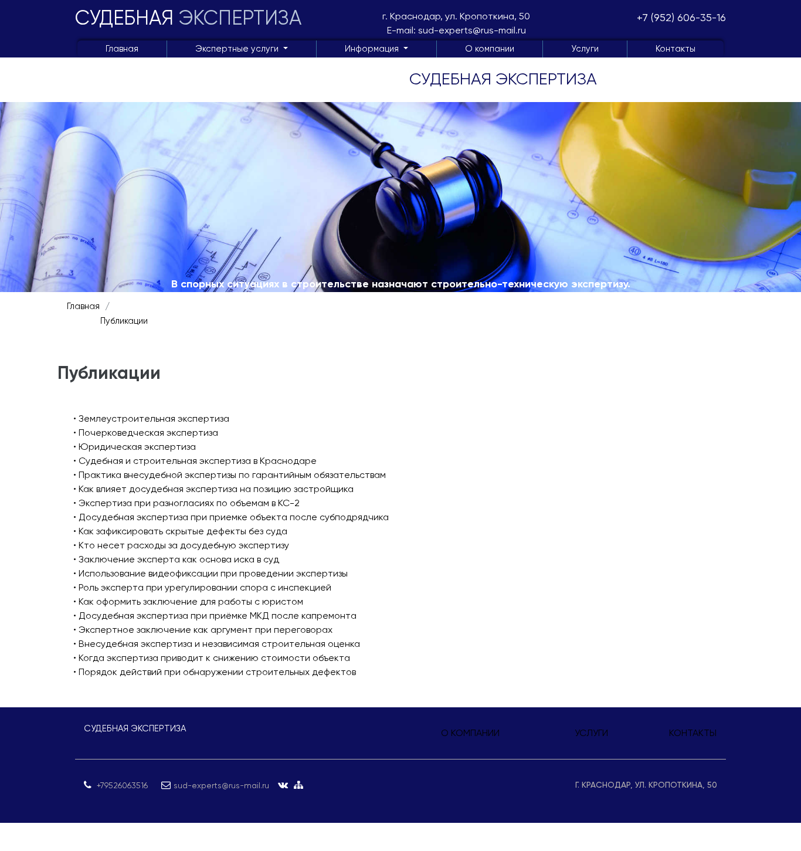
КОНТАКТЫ (693, 732)
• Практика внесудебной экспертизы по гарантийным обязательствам (229, 474)
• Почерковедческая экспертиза (145, 432)
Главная (122, 48)
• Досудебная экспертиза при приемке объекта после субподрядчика (231, 517)
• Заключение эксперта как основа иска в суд (176, 559)
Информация (373, 48)
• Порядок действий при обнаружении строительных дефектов (214, 671)
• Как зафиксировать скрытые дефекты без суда (180, 531)
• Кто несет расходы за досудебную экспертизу (181, 545)
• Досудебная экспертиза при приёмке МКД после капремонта (215, 615)
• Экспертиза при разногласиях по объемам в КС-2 (186, 502)
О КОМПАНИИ (470, 732)
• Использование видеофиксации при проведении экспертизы (210, 573)
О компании (489, 48)
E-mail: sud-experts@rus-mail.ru (456, 30)
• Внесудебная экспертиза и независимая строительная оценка (216, 643)
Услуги (585, 48)
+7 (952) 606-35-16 (681, 17)
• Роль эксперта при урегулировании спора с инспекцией (202, 587)
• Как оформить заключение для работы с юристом (188, 601)
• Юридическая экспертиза (134, 446)
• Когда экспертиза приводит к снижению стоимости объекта (211, 657)
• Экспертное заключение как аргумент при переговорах (202, 629)
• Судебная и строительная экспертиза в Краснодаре (195, 460)
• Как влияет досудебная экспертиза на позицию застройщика (213, 488)
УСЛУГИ (591, 732)
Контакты (675, 48)
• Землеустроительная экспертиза (151, 418)
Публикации (124, 321)
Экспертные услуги (238, 48)
